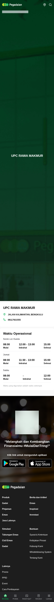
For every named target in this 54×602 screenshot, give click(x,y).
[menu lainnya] (49, 595)
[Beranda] (5, 595)
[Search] (50, 4)
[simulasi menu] (38, 595)
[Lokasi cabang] (44, 4)
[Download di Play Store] (13, 463)
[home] (12, 4)
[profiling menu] (26, 595)
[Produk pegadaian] (15, 595)
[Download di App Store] (40, 463)
